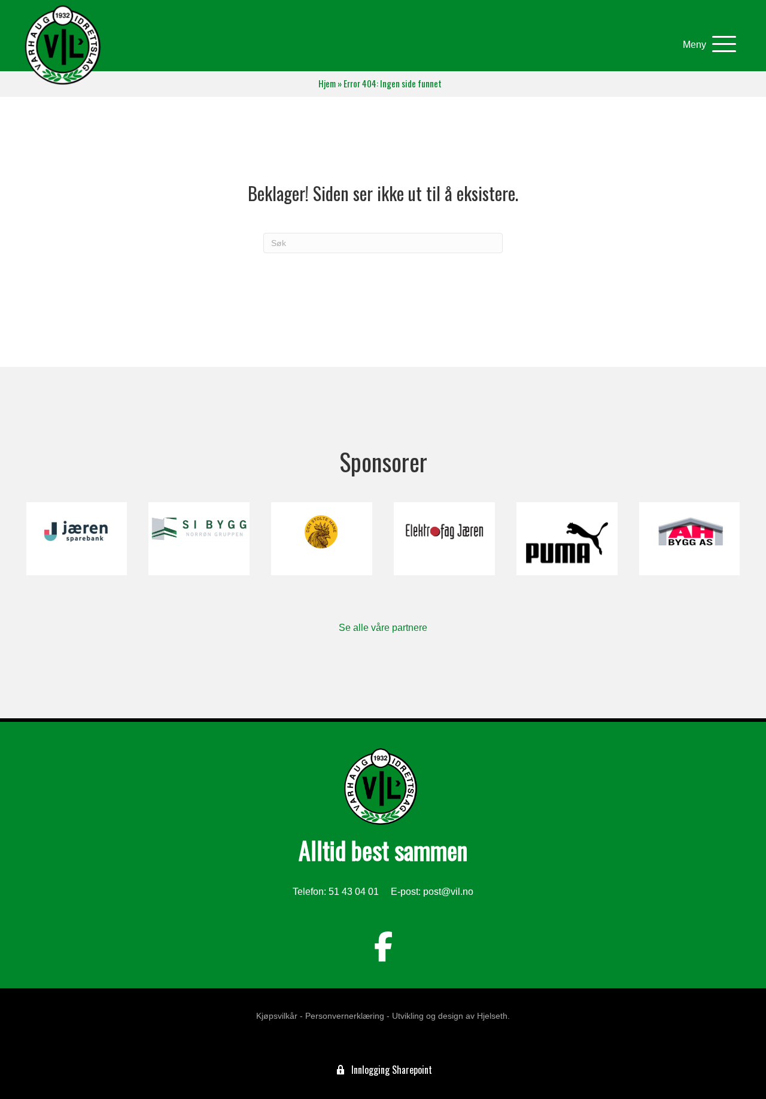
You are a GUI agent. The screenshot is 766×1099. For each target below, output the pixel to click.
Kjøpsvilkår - (279, 1016)
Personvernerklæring (344, 1016)
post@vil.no (448, 892)
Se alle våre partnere (383, 628)
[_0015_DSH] (321, 538)
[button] (706, 44)
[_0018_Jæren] (76, 538)
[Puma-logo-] (567, 538)
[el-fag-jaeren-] (444, 538)
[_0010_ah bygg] (689, 538)
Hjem (327, 83)
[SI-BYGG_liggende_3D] (199, 538)
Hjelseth (492, 1016)
